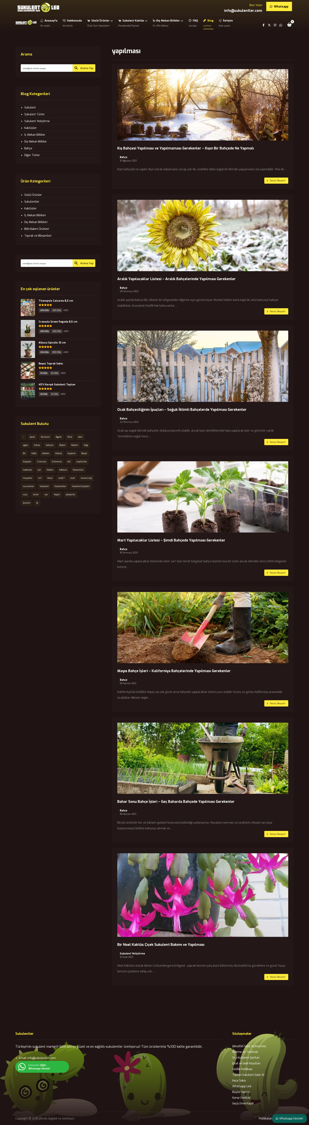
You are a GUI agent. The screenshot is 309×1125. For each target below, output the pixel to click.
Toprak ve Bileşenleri (38, 236)
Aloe (69, 437)
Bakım (62, 445)
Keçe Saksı (239, 1080)
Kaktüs (50, 469)
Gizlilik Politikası (242, 1069)
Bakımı (74, 445)
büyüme (72, 453)
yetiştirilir (70, 494)
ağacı (25, 445)
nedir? (61, 478)
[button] (289, 24)
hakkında (27, 469)
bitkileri (46, 453)
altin (80, 437)
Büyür (84, 453)
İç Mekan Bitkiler (34, 135)
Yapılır (57, 494)
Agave (59, 437)
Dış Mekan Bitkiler (35, 141)
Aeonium (45, 437)
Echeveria (57, 461)
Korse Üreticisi (241, 1098)
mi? (40, 478)
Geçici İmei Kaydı (243, 1103)
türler (36, 494)
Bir (24, 453)
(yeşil (32, 437)
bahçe (37, 445)
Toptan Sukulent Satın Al (248, 1075)
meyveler (27, 478)
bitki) (33, 453)
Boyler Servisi (241, 1092)
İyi (37, 502)
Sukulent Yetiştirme (132, 954)
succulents (28, 486)
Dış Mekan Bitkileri (35, 222)
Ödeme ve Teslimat (245, 1052)
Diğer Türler (32, 155)
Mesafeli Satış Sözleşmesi (249, 1046)
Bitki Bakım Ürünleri (36, 229)
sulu (25, 494)
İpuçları (26, 502)
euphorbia (81, 461)
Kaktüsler (30, 128)
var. (46, 494)
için (39, 469)
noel (72, 478)
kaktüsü (63, 469)
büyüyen (27, 461)
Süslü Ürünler (33, 195)
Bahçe (123, 157)
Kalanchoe (78, 469)
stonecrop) (86, 478)
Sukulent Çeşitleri (81, 486)
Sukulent (30, 107)
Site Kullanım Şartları (245, 1057)
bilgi (86, 445)
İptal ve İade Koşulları (246, 1063)
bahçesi (50, 445)
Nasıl (50, 478)
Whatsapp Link (241, 1086)
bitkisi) (58, 453)
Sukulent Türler (34, 114)
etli (69, 461)
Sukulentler (31, 202)
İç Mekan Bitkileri (35, 215)
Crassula (41, 461)
